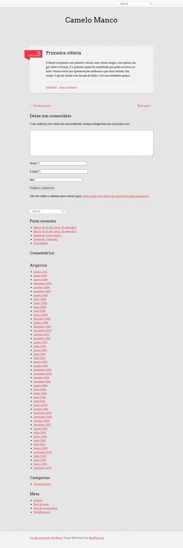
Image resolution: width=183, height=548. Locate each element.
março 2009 (41, 279)
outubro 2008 (42, 287)
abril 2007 (39, 358)
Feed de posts (41, 504)
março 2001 (40, 464)
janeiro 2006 (41, 409)
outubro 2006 (42, 377)
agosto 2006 (41, 385)
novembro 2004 (43, 452)
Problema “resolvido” (46, 239)
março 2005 (41, 448)
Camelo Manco (91, 20)
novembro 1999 (43, 468)
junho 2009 (40, 275)
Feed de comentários (45, 508)
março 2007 (41, 362)
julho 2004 (40, 456)
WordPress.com (96, 537)
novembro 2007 (43, 330)
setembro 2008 (42, 291)
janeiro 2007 (41, 366)
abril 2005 (39, 444)
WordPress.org (42, 512)
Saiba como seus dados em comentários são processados (116, 196)
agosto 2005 (41, 428)
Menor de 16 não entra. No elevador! (55, 227)
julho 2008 (40, 299)
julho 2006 (40, 389)
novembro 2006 (43, 373)
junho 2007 (40, 350)
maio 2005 (40, 440)
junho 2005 (40, 436)
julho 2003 (40, 460)
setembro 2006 (42, 381)
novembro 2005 (43, 417)
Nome (34, 163)
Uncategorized (42, 484)
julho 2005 (40, 432)
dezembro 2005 (42, 413)
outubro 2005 (42, 420)
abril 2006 (39, 401)
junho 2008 (40, 303)
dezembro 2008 (42, 283)
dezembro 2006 (42, 369)
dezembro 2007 (42, 326)
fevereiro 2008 (42, 318)
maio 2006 (40, 397)
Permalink (51, 87)
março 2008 (41, 315)
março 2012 (40, 271)
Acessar (38, 500)
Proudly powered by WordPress (46, 537)
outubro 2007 (42, 334)
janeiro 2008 (41, 322)
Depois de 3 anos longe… (48, 235)
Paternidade (41, 243)
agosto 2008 (41, 295)
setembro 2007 (42, 338)
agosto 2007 (41, 342)
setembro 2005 (42, 424)
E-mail (34, 171)
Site (32, 179)
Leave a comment (68, 87)
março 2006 (41, 405)
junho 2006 (40, 393)
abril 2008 (39, 311)
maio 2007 (40, 354)
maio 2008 (40, 307)
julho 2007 (40, 346)
